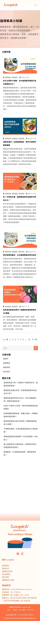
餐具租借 (6, 371)
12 (29, 339)
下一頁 (34, 339)
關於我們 (5, 577)
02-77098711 (16, 592)
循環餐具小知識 (8, 580)
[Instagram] (22, 553)
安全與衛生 (6, 574)
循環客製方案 (7, 571)
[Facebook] (17, 553)
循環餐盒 (6, 363)
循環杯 (5, 358)
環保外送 (5, 568)
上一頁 (5, 339)
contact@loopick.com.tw (21, 589)
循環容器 (6, 367)
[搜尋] (36, 348)
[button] (35, 5)
